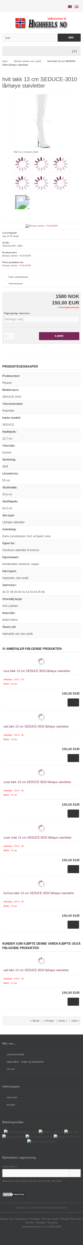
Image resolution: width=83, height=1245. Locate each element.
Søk (69, 37)
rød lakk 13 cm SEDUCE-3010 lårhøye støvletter (36, 726)
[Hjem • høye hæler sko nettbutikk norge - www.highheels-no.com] (42, 22)
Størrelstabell (15, 283)
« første (34, 1020)
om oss (11, 1069)
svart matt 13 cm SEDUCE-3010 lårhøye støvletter (37, 837)
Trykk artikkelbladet (18, 277)
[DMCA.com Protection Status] (13, 1195)
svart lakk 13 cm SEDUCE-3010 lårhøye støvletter (37, 782)
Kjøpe (59, 336)
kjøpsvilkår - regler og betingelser (25, 1061)
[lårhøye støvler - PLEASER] (41, 225)
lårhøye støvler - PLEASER (16, 265)
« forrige (49, 1020)
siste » (75, 1020)
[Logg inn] (74, 1173)
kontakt (11, 1104)
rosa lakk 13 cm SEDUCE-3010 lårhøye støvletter (36, 671)
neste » (62, 1020)
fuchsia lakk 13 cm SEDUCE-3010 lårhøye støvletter (38, 893)
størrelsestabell (15, 1054)
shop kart (12, 1097)
